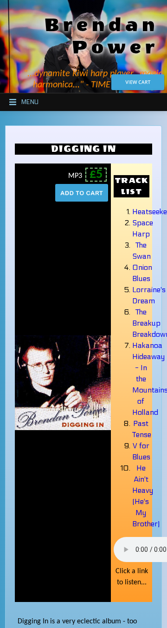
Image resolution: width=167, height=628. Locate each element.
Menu (30, 102)
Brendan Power (102, 36)
